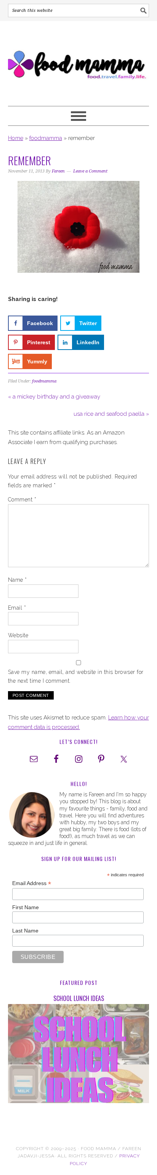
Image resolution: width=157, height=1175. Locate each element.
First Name (25, 907)
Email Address (31, 883)
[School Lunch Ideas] (78, 1055)
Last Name (25, 931)
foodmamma (45, 138)
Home (15, 138)
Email (17, 608)
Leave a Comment (90, 171)
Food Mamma (78, 60)
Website (18, 635)
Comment (22, 499)
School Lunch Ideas (78, 998)
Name (17, 580)
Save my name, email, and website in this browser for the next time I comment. (76, 676)
